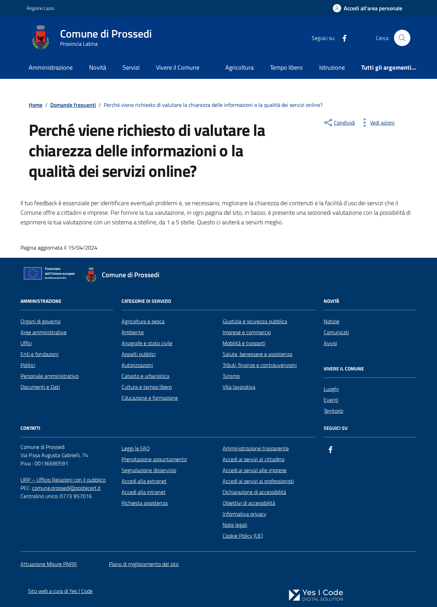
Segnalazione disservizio (149, 470)
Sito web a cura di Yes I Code (60, 591)
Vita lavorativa (239, 387)
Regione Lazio (40, 8)
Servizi (131, 67)
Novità (97, 67)
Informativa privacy (244, 514)
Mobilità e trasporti (244, 343)
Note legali (235, 525)
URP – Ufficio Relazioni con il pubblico (62, 480)
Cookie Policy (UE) (243, 536)
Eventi (331, 400)
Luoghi (331, 389)
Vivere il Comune (177, 67)
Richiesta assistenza (145, 503)
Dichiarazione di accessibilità (254, 492)
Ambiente (133, 332)
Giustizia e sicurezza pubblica (255, 321)
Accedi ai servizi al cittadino (253, 459)
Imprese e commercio (247, 332)
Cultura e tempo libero (147, 387)
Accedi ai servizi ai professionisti (258, 481)
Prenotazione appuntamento (154, 459)
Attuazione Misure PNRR (48, 564)
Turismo (231, 376)
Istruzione (332, 67)
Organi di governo (40, 321)
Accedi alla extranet (144, 481)
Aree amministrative (43, 332)
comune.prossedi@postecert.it (66, 488)
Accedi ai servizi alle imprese (254, 470)
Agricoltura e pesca (143, 321)
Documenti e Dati (40, 387)
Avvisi (330, 343)
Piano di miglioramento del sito (144, 564)
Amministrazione (51, 67)
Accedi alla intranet (144, 492)
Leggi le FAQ (136, 448)
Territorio (333, 411)
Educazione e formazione (150, 398)
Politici (27, 365)
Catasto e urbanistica (145, 376)
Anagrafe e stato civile (147, 343)
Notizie (331, 321)
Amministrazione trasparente (256, 448)
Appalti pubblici (139, 354)
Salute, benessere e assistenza (257, 354)
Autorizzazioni (137, 365)
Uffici (26, 343)
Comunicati (336, 332)
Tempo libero (286, 67)
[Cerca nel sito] (402, 38)
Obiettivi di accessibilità (249, 503)
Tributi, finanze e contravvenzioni (260, 365)
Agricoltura (239, 67)
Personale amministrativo (49, 376)
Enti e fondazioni (39, 354)
